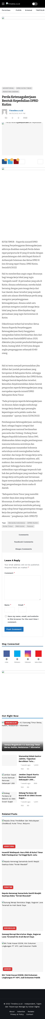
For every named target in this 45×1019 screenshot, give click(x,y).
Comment (9, 573)
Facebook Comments (23, 542)
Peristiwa (8, 887)
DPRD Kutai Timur (24, 88)
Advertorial (8, 88)
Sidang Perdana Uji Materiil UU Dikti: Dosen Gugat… (30, 795)
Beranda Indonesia (17, 523)
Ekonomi (7, 969)
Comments (23, 535)
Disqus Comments (24, 549)
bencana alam (11, 723)
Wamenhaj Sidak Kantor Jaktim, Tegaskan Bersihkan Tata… (30, 758)
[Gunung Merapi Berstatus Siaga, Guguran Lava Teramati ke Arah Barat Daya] (22, 916)
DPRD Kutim (33, 523)
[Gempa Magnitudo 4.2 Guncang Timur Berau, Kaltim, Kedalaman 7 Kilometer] (22, 736)
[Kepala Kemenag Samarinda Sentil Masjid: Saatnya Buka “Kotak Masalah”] (22, 875)
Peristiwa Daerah (10, 92)
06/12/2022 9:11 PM (17, 113)
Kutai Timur (8, 526)
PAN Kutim (20, 526)
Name (7, 605)
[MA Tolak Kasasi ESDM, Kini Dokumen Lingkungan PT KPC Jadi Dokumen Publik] (22, 957)
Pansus (30, 526)
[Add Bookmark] (40, 161)
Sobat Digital (34, 1007)
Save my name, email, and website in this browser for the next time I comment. (23, 619)
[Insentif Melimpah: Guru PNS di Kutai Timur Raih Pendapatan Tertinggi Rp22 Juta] (22, 834)
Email (21, 605)
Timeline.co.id (16, 110)
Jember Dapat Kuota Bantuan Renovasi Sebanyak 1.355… (29, 777)
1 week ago (25, 765)
